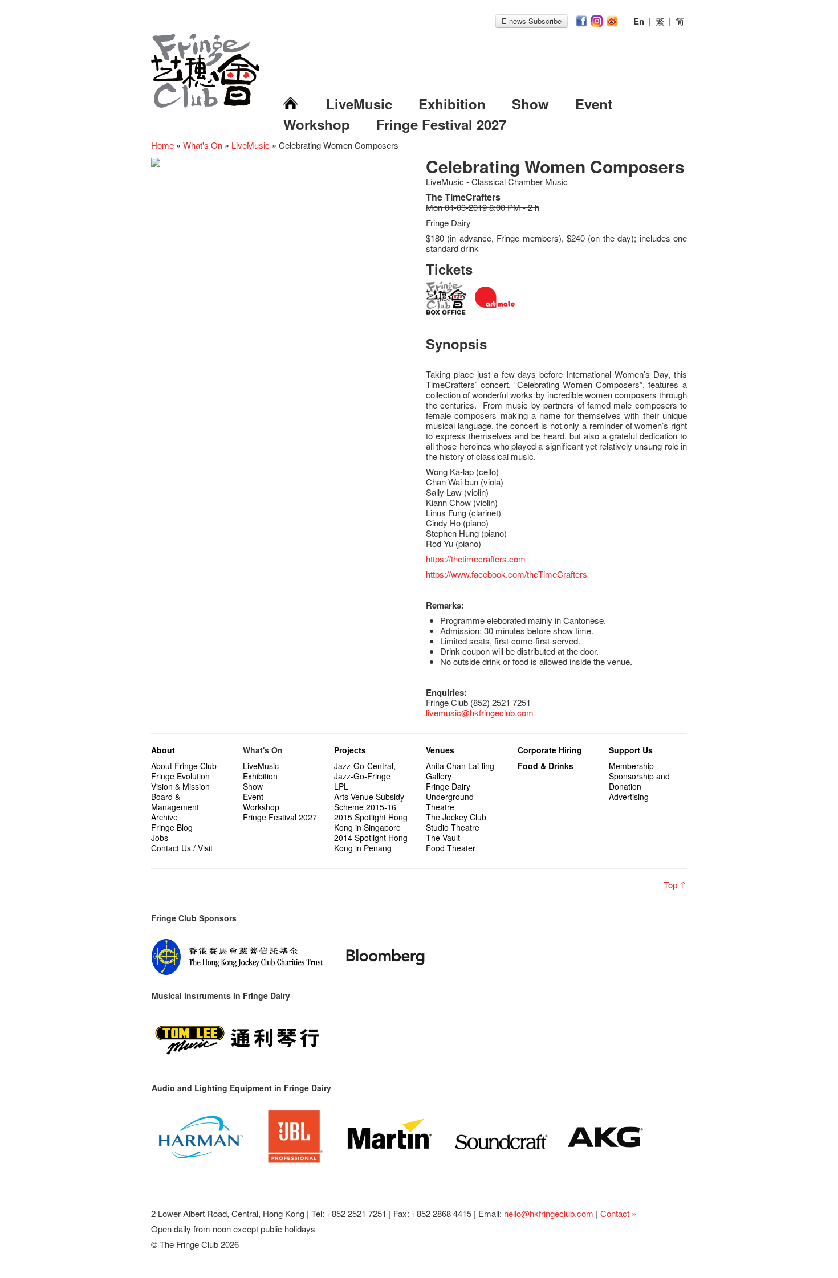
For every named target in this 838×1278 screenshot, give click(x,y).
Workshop (316, 124)
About (163, 750)
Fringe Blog (172, 827)
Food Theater (450, 848)
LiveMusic (359, 103)
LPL (341, 786)
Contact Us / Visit (182, 848)
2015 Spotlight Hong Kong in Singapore (371, 822)
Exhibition (452, 103)
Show (530, 103)
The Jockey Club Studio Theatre (456, 822)
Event (593, 103)
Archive (164, 817)
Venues (440, 750)
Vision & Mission (180, 786)
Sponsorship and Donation (639, 781)
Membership (631, 765)
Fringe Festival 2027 (441, 124)
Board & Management (175, 801)
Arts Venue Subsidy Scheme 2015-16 (369, 801)
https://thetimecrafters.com (476, 559)
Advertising (629, 796)
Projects (350, 750)
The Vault (443, 837)
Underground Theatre (450, 801)
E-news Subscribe (532, 20)
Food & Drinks (545, 765)
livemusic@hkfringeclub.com (480, 712)
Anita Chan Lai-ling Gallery (460, 771)
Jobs (159, 837)
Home (162, 145)
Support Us (631, 750)
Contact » (618, 1213)
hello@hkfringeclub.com (548, 1213)
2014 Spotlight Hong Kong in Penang (371, 843)
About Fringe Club (184, 765)
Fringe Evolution (180, 776)
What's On (202, 145)
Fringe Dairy (448, 786)
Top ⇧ (675, 885)
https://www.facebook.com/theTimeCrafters (506, 574)
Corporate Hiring (550, 750)
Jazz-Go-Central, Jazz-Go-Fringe (365, 771)
